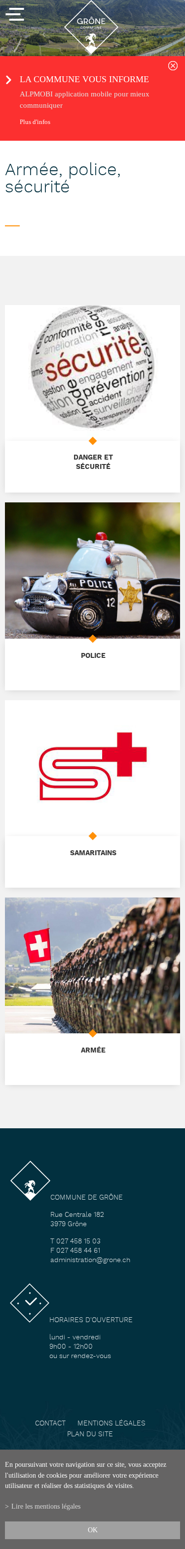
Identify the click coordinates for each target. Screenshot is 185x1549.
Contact (50, 1423)
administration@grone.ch (90, 1260)
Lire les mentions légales (45, 1506)
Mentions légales (111, 1423)
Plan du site (90, 1434)
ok (93, 1530)
